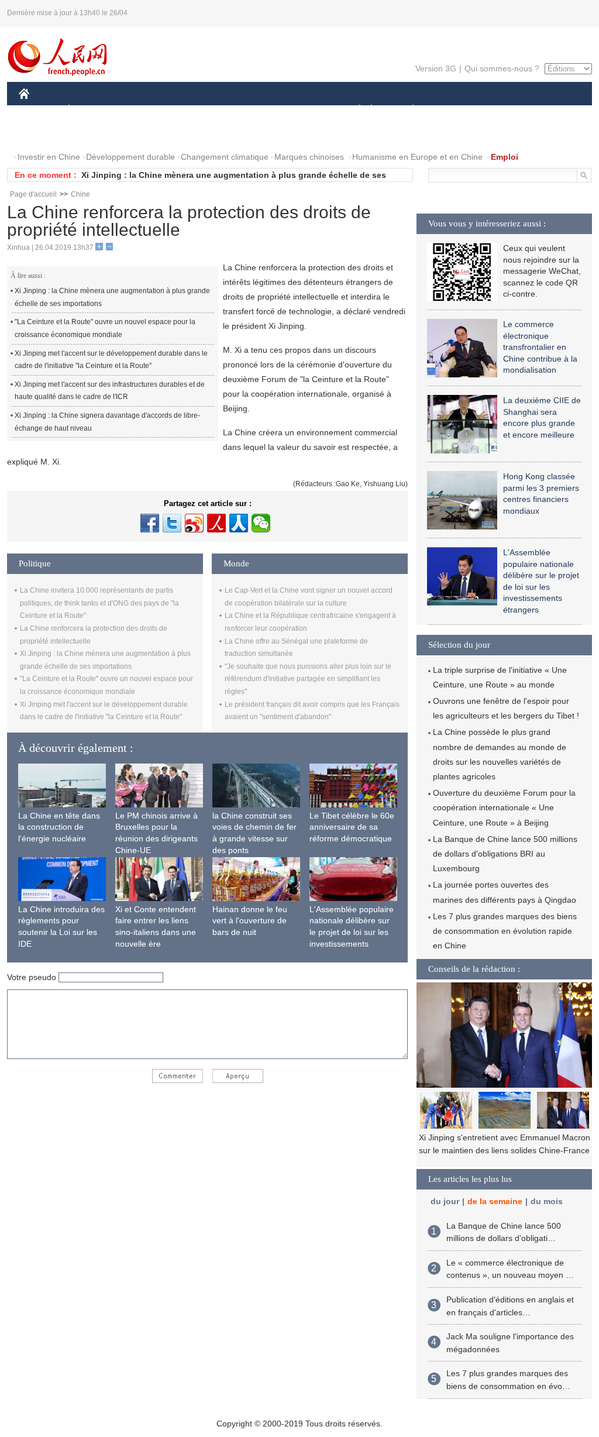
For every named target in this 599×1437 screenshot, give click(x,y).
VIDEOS (91, 134)
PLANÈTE (406, 110)
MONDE (145, 110)
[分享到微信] (261, 523)
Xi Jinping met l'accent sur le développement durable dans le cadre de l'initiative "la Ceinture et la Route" (111, 359)
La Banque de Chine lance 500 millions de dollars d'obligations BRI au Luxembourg (505, 853)
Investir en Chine (49, 156)
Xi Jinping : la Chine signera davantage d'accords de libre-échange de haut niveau (107, 421)
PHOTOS (43, 134)
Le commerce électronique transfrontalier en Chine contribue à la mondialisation (540, 346)
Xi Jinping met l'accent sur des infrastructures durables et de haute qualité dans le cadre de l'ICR (110, 390)
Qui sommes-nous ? (501, 68)
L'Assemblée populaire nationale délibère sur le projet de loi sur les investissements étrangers (351, 932)
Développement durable (130, 156)
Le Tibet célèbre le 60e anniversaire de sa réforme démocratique (351, 827)
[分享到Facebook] (149, 523)
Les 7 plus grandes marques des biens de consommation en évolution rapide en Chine (505, 931)
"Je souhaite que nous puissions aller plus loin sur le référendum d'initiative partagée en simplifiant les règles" (308, 679)
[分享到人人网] (238, 523)
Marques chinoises (309, 156)
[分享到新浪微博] (194, 523)
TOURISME (505, 110)
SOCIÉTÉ (354, 110)
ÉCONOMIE (91, 110)
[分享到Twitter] (172, 523)
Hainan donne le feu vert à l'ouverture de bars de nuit (249, 921)
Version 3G (435, 68)
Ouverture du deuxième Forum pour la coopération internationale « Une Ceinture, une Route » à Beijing (504, 807)
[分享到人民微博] (216, 523)
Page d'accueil (33, 194)
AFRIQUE (195, 110)
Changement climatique (224, 156)
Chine (80, 194)
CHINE (39, 110)
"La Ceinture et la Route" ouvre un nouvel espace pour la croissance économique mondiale (105, 328)
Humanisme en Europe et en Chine (417, 156)
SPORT (454, 110)
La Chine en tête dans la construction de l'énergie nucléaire (59, 827)
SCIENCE (247, 110)
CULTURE (301, 110)
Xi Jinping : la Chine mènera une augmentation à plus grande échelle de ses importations (112, 297)
